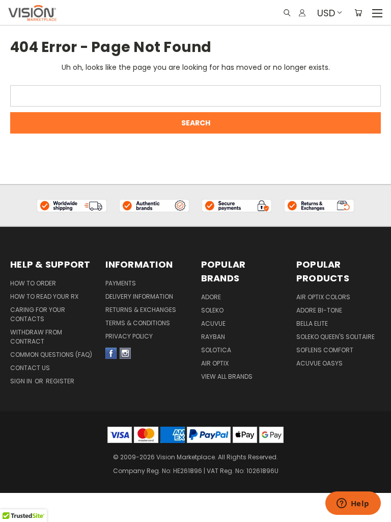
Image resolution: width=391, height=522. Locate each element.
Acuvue (213, 323)
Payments (120, 283)
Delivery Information (139, 296)
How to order (33, 283)
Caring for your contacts (37, 314)
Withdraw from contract (36, 337)
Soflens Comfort (324, 350)
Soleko (212, 310)
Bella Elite (312, 323)
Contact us (30, 367)
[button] (72, 206)
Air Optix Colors (323, 297)
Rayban (213, 336)
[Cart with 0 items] (358, 13)
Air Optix (215, 363)
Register (60, 381)
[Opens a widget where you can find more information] (353, 504)
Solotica (216, 350)
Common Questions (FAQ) (51, 354)
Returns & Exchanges (140, 309)
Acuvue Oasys (319, 363)
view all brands (227, 376)
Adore (211, 297)
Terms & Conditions (137, 323)
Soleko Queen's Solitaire (335, 336)
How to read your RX (44, 296)
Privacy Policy (129, 336)
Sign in (22, 381)
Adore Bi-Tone (319, 310)
